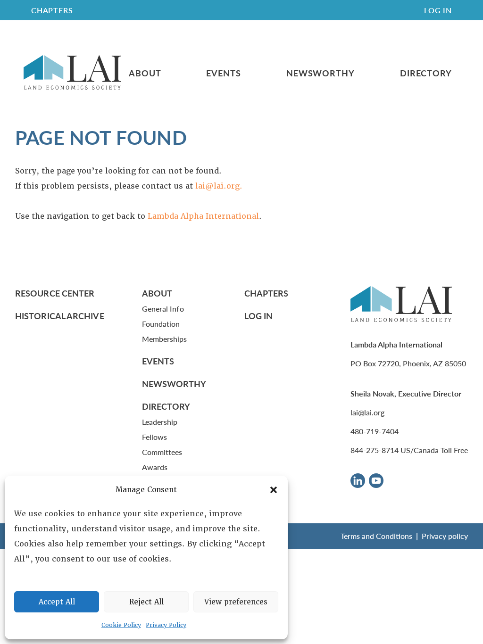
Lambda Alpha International (203, 216)
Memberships (164, 338)
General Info (163, 308)
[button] (273, 490)
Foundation (161, 323)
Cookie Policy (121, 625)
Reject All (146, 602)
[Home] (72, 73)
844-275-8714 (374, 450)
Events (223, 73)
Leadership (160, 421)
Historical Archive (59, 316)
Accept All (57, 602)
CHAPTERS (52, 10)
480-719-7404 (374, 431)
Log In (438, 10)
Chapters (266, 293)
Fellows (154, 436)
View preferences (235, 602)
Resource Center (54, 293)
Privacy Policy (166, 625)
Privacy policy (445, 535)
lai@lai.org (367, 412)
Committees (162, 451)
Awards (154, 467)
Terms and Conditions (376, 535)
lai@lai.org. (218, 186)
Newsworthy (320, 73)
